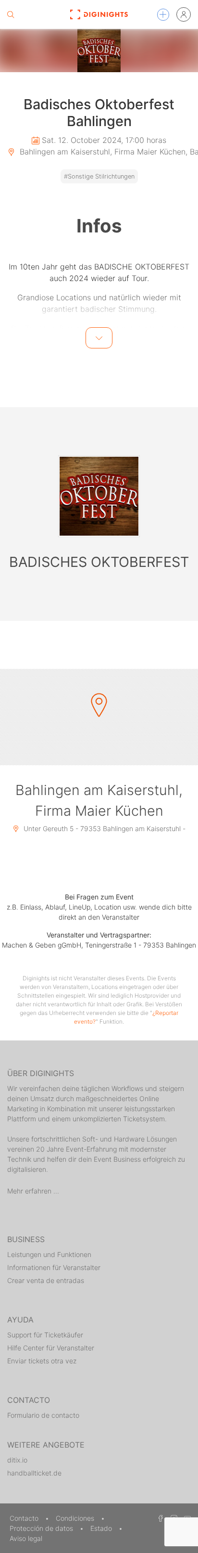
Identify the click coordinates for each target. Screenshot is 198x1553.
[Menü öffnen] (163, 15)
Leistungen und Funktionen (49, 1254)
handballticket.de (34, 1473)
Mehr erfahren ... (33, 1191)
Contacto (25, 1518)
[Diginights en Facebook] (159, 1518)
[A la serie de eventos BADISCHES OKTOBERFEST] (99, 496)
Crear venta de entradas (45, 1280)
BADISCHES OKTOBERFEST (99, 561)
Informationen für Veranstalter (53, 1267)
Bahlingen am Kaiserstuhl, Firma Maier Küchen (99, 800)
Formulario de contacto (43, 1415)
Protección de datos (42, 1528)
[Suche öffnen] (10, 14)
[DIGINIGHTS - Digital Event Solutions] (99, 14)
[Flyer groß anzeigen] (99, 50)
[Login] (183, 14)
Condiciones (76, 1518)
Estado (102, 1528)
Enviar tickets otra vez (41, 1361)
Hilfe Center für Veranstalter (50, 1348)
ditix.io (17, 1460)
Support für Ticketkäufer (45, 1335)
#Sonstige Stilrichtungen (99, 176)
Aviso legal (26, 1538)
